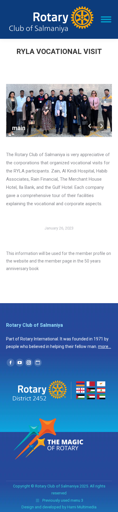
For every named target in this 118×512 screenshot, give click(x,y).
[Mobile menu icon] (106, 19)
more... (104, 346)
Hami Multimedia (82, 507)
